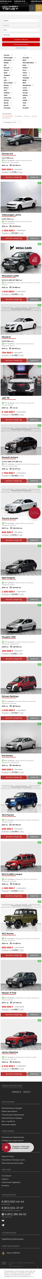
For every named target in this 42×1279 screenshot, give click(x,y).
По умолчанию (7, 116)
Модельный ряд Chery (12, 1086)
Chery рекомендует (10, 1246)
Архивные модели (9, 1124)
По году (34, 116)
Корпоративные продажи (12, 1108)
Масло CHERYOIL (13, 1253)
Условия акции (9, 1233)
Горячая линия (9, 1195)
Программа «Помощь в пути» (13, 1160)
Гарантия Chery (8, 1156)
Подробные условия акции (12, 1239)
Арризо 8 (16, 1092)
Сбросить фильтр (21, 47)
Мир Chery (6, 1170)
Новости (5, 1179)
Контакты (5, 1185)
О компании (6, 1176)
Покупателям (8, 1102)
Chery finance (8, 1131)
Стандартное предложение (12, 1140)
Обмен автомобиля (9, 1111)
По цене (27, 116)
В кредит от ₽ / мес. (12, 172)
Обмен (33, 177)
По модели (18, 116)
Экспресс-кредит (12, 177)
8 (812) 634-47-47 (21, 2)
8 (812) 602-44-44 (6, 2)
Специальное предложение (13, 1137)
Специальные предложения (13, 1115)
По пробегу (6, 118)
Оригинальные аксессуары (12, 1163)
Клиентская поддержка (11, 1182)
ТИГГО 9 (26, 1092)
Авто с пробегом (8, 1121)
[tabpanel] (21, 140)
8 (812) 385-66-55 (36, 2)
